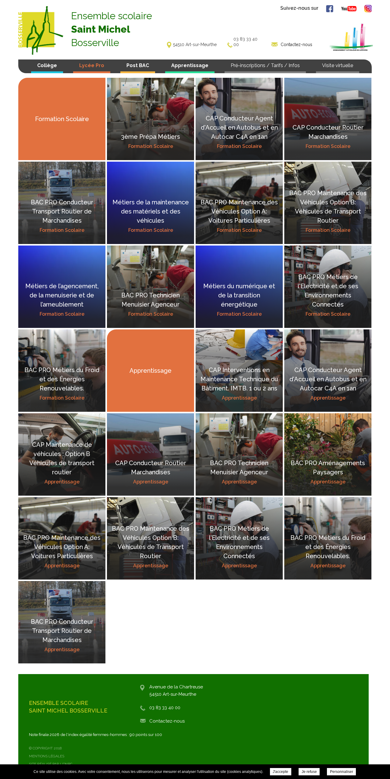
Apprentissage (189, 65)
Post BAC (137, 65)
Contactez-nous (167, 721)
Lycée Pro (91, 65)
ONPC (68, 764)
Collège (47, 65)
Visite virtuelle (337, 65)
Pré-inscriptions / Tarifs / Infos (265, 65)
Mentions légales (46, 756)
